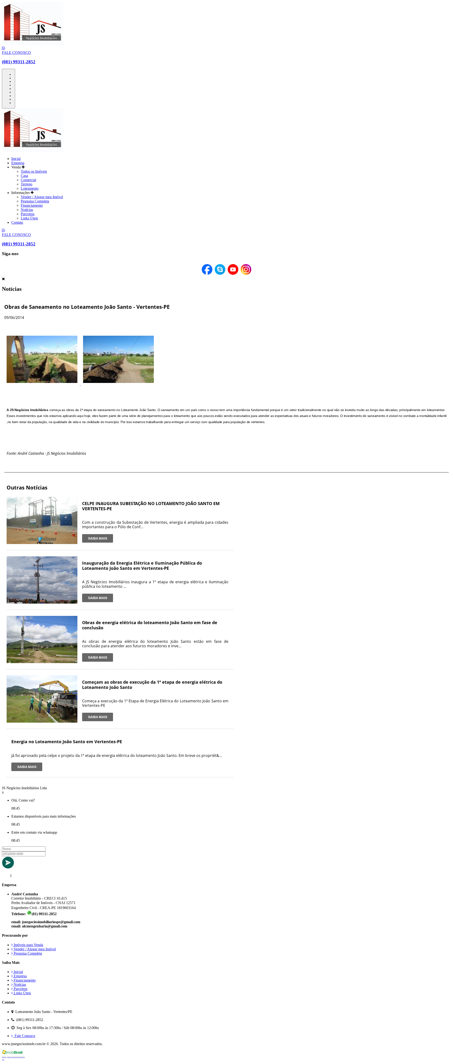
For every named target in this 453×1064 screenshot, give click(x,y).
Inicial (16, 159)
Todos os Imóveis (34, 171)
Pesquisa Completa (35, 201)
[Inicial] (32, 44)
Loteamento (29, 188)
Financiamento (32, 205)
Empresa (17, 163)
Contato (17, 222)
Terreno (26, 184)
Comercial (28, 180)
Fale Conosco (24, 1036)
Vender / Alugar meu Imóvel (42, 197)
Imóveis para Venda (28, 945)
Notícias (27, 210)
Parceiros (27, 214)
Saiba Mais (97, 538)
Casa (24, 176)
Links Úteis (29, 218)
